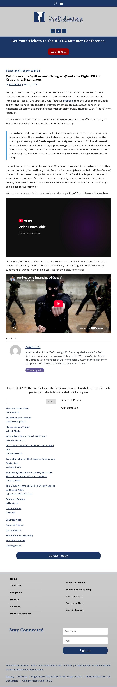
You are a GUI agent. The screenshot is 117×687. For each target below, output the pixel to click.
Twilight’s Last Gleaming (18, 417)
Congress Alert (13, 519)
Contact (15, 606)
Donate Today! (58, 556)
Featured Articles (14, 524)
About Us (15, 585)
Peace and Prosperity (79, 589)
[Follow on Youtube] (64, 31)
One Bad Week (13, 508)
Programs (16, 592)
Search (51, 401)
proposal (68, 100)
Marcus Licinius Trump (17, 426)
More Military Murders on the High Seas (26, 436)
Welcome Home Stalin (17, 408)
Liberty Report (75, 609)
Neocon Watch (13, 530)
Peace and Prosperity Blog (23, 70)
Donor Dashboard (21, 613)
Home (13, 578)
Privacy (10, 676)
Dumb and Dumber (15, 499)
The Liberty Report (15, 540)
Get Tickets (58, 52)
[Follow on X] (58, 31)
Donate (14, 599)
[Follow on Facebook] (53, 31)
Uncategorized (13, 545)
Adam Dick (15, 84)
